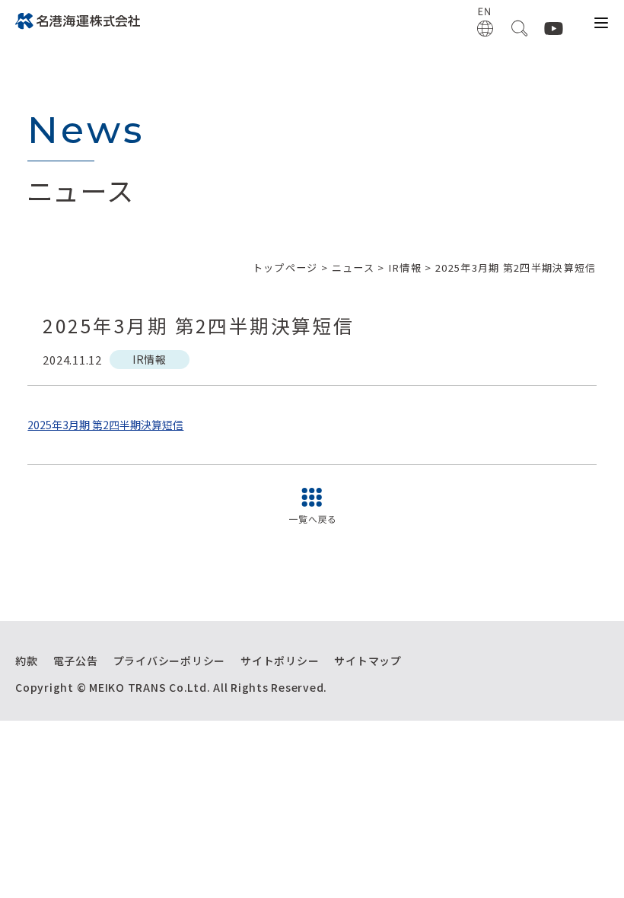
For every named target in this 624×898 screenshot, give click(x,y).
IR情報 (405, 267)
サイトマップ (368, 660)
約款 (26, 660)
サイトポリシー (279, 660)
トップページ (285, 267)
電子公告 (75, 660)
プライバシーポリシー (169, 660)
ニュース (353, 267)
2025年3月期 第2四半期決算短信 (105, 424)
